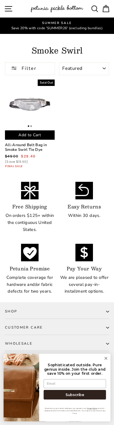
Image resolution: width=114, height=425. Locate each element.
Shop (11, 311)
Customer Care (24, 327)
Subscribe (74, 395)
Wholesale (18, 343)
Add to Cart (29, 135)
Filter (28, 68)
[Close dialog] (106, 358)
